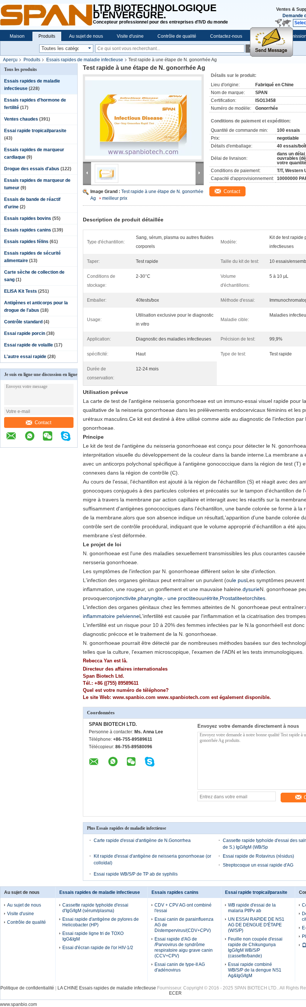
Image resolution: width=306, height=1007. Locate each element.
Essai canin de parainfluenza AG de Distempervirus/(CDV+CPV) (183, 925)
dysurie (251, 589)
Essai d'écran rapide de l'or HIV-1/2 (97, 947)
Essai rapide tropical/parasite (35, 130)
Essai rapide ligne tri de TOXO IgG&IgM (93, 936)
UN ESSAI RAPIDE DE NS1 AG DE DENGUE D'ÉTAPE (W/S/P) (256, 925)
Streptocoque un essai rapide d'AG (258, 865)
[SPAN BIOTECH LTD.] (46, 15)
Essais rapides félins (26, 241)
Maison (17, 36)
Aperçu (10, 59)
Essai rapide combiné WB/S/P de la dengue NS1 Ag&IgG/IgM (254, 970)
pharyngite (150, 598)
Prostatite (231, 598)
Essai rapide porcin (24, 333)
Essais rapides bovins (27, 218)
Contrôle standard (23, 321)
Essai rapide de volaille (28, 345)
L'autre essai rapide (25, 356)
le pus (239, 580)
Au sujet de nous (86, 36)
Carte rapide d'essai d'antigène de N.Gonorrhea (142, 840)
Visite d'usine (130, 36)
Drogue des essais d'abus (31, 168)
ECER (175, 993)
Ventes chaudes (21, 119)
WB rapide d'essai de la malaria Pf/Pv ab (252, 907)
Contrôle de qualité (176, 36)
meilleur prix (114, 198)
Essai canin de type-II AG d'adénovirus (179, 967)
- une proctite (180, 598)
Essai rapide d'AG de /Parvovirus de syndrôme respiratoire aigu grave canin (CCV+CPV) (183, 947)
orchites (256, 598)
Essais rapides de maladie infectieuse (84, 59)
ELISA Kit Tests (20, 291)
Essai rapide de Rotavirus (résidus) (258, 856)
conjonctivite (121, 598)
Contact (43, 422)
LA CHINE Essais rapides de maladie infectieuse (106, 988)
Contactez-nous (226, 36)
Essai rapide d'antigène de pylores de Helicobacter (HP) (100, 922)
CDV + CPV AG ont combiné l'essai (183, 907)
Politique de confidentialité (27, 988)
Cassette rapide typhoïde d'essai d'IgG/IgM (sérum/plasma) (95, 907)
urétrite (210, 598)
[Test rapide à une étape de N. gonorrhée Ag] (143, 118)
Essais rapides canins (27, 230)
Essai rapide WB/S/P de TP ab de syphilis (136, 874)
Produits (46, 36)
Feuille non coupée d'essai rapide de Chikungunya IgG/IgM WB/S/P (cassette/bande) (255, 947)
